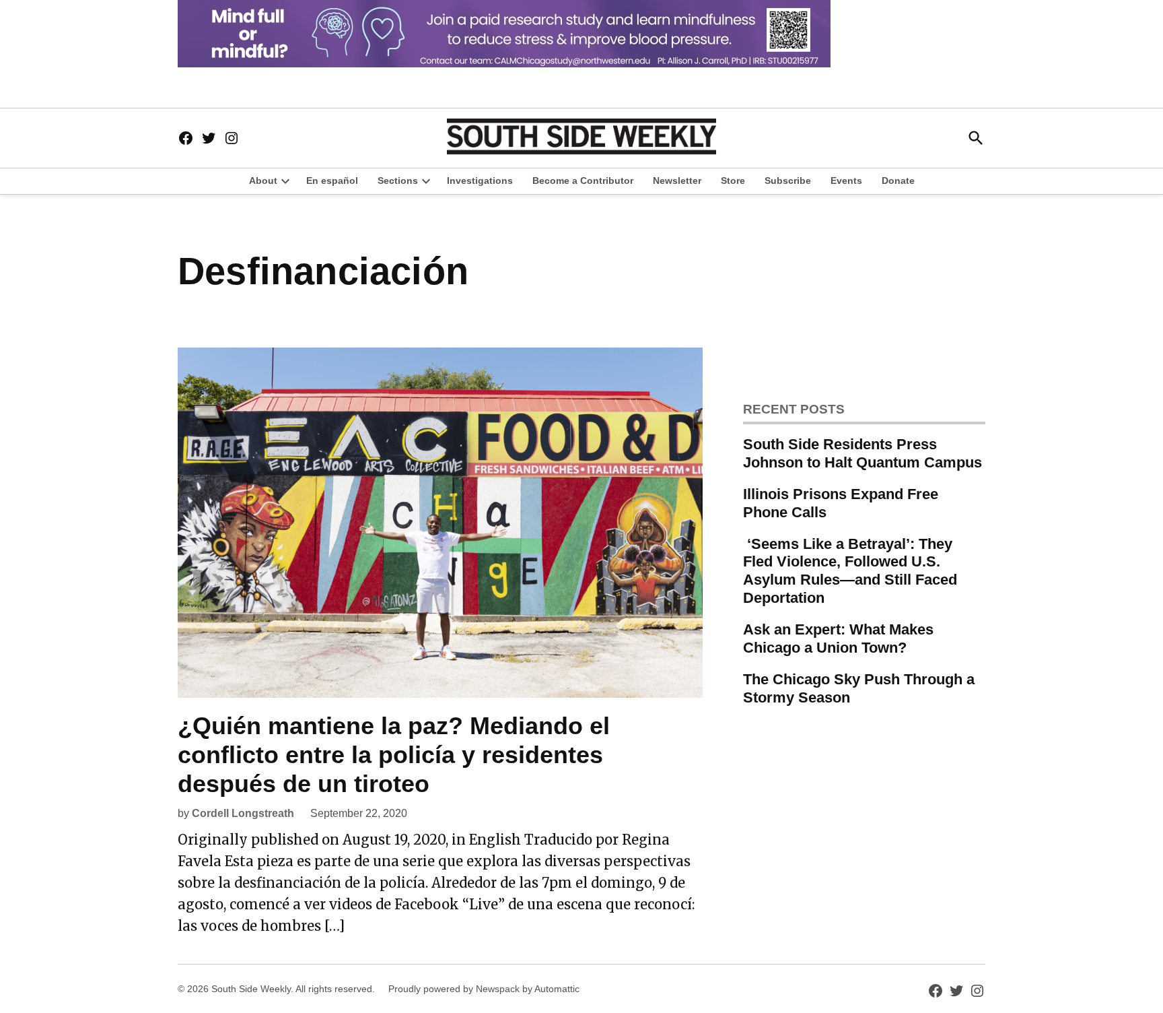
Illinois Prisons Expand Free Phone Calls (840, 503)
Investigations (480, 180)
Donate (898, 180)
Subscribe (788, 180)
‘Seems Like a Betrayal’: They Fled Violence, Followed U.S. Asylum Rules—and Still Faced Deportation (850, 571)
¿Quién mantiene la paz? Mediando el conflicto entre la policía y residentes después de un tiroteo (394, 754)
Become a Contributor (582, 180)
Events (846, 180)
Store (733, 180)
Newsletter (677, 180)
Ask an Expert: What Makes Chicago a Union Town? (838, 638)
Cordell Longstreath (243, 813)
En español (332, 180)
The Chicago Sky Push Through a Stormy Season (859, 688)
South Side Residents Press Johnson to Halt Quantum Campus (862, 453)
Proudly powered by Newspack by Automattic (483, 988)
